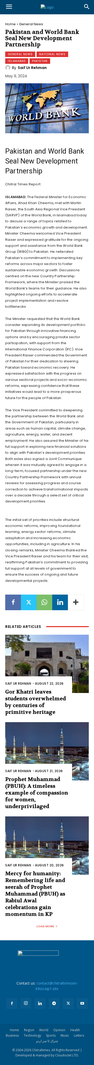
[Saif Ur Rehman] (8, 67)
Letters (79, 1035)
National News (52, 54)
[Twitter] (29, 602)
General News (31, 24)
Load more (45, 926)
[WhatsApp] (44, 602)
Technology (32, 1035)
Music (65, 1035)
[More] (76, 602)
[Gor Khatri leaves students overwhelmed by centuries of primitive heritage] (47, 664)
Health (75, 1030)
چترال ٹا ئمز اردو (47, 1041)
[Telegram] (54, 1003)
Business (12, 1035)
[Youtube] (82, 1003)
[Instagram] (26, 1003)
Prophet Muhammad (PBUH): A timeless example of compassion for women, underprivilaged (36, 793)
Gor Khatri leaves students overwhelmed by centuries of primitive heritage (35, 702)
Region (29, 1030)
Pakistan (40, 61)
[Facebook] (13, 602)
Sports (51, 1035)
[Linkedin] (60, 602)
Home (10, 24)
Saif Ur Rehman (32, 68)
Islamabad (17, 61)
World (43, 1030)
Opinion (59, 1030)
